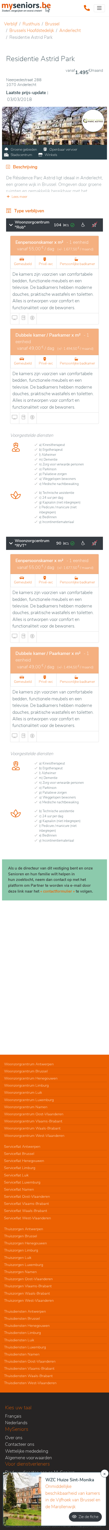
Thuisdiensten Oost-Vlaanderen (30, 1361)
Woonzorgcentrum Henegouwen (31, 1078)
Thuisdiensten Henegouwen (27, 1325)
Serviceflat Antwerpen (22, 1146)
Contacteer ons (19, 1444)
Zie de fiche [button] (88, 1517)
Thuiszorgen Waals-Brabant (27, 1293)
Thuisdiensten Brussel (22, 1318)
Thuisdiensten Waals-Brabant (28, 1375)
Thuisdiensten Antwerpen (25, 1311)
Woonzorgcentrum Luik (23, 1092)
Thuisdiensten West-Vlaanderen (30, 1382)
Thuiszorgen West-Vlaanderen (29, 1300)
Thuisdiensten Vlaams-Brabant (29, 1368)
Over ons (13, 1438)
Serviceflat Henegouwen (24, 1160)
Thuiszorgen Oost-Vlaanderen (28, 1278)
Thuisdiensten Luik (19, 1340)
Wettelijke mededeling (26, 1451)
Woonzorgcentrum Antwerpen (29, 1064)
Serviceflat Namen (19, 1189)
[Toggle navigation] (99, 8)
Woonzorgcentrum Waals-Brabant (32, 1128)
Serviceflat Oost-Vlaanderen (27, 1196)
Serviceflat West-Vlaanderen (27, 1218)
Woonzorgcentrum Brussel (26, 1071)
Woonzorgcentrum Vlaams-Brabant (33, 1121)
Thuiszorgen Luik (17, 1257)
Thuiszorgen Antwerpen (23, 1228)
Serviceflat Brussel (19, 1153)
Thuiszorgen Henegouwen (25, 1243)
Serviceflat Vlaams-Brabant (26, 1203)
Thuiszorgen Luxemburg (23, 1264)
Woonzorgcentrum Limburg (26, 1085)
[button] (54, 196)
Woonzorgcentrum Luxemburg (29, 1099)
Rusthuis (31, 24)
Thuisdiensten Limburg (22, 1332)
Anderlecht (70, 30)
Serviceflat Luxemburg (22, 1182)
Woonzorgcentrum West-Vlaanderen (34, 1135)
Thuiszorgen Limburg (21, 1250)
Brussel (52, 24)
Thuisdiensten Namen (22, 1354)
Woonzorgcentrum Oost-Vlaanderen (33, 1114)
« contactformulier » (57, 891)
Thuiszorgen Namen (20, 1271)
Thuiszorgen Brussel (20, 1236)
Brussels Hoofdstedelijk (31, 30)
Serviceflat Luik (16, 1175)
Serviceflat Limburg (19, 1167)
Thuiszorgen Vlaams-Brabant (28, 1286)
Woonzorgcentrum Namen (25, 1106)
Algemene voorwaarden (28, 1458)
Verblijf (10, 24)
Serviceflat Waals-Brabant (25, 1210)
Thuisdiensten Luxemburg (25, 1347)
